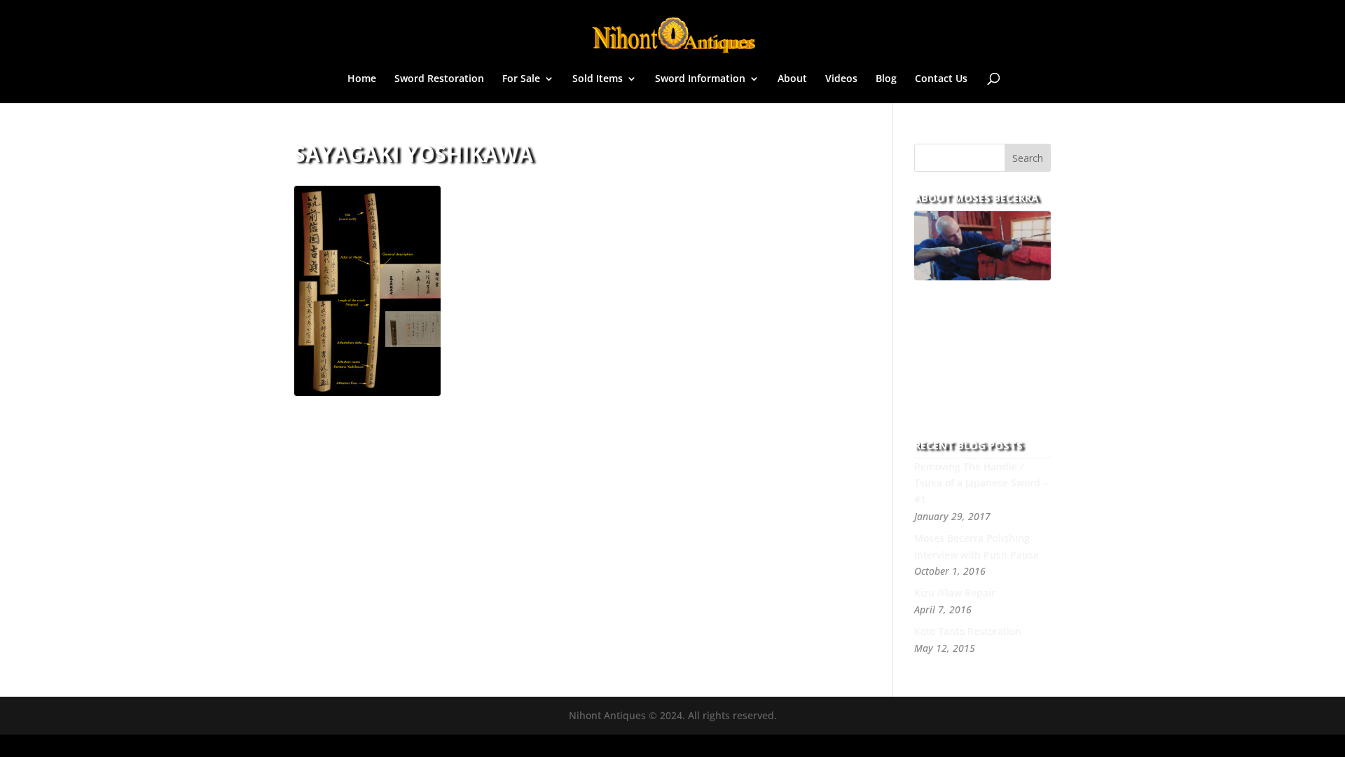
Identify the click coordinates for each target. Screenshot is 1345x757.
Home (361, 79)
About (792, 79)
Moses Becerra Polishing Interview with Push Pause (976, 546)
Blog (886, 79)
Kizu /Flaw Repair (954, 592)
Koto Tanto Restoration (967, 631)
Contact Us (941, 79)
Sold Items (597, 79)
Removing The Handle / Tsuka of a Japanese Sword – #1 (981, 483)
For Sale (521, 79)
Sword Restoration (439, 79)
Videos (841, 79)
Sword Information (700, 79)
